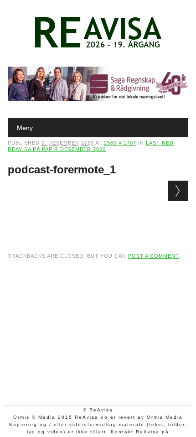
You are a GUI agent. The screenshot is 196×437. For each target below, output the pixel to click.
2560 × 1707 (120, 143)
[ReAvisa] (98, 48)
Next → (178, 191)
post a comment (153, 256)
